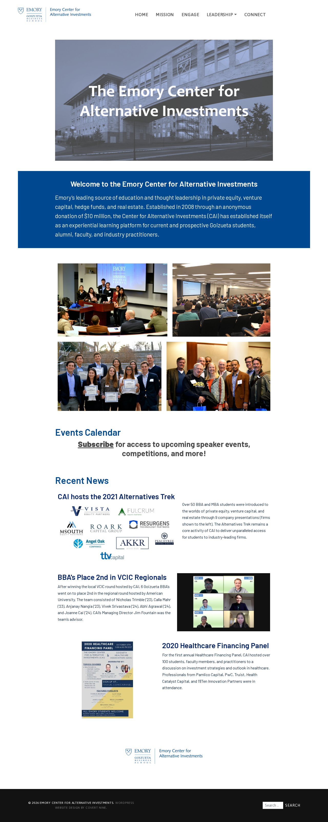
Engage (190, 14)
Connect (255, 14)
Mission (165, 14)
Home (141, 14)
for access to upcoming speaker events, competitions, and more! (164, 448)
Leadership (220, 14)
